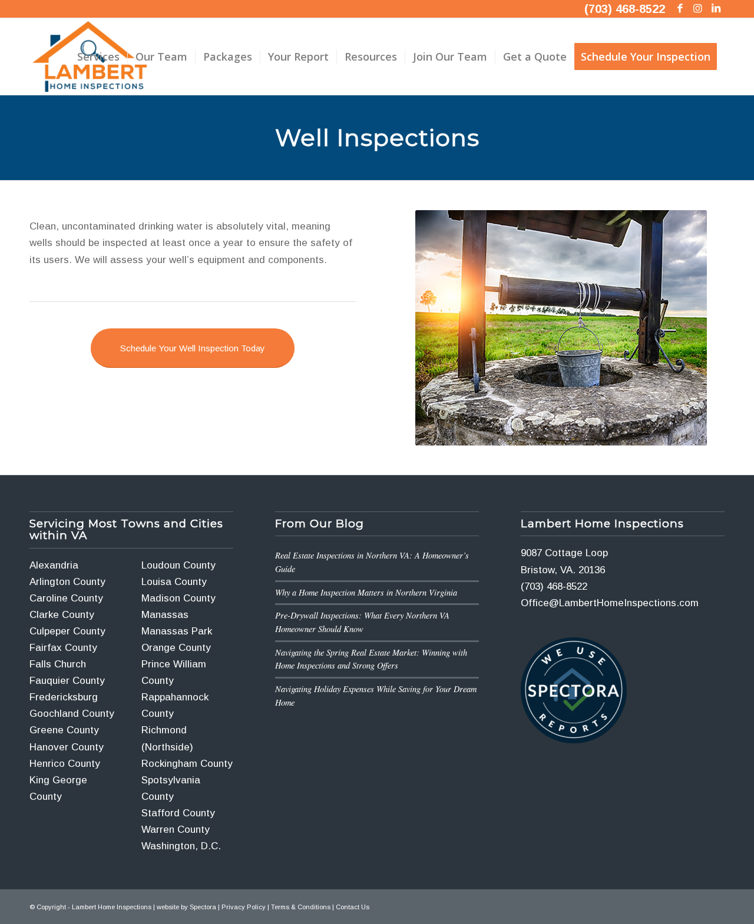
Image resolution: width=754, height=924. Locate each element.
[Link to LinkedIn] (716, 9)
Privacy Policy (243, 906)
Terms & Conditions (300, 906)
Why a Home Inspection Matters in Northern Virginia (366, 592)
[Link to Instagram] (697, 9)
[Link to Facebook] (680, 9)
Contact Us (352, 906)
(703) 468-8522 (624, 8)
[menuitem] (98, 56)
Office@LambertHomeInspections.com (610, 603)
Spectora (203, 906)
